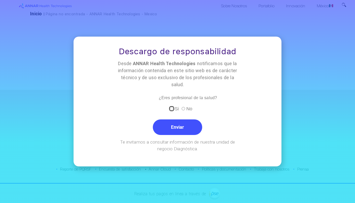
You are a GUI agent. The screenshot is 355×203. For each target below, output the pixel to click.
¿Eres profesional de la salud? (188, 98)
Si (177, 108)
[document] (177, 101)
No (189, 108)
